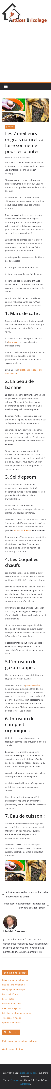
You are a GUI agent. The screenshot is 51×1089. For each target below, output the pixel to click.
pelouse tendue (32, 685)
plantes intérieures (22, 530)
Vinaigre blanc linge (11, 1003)
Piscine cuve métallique (13, 984)
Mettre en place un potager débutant (20, 1041)
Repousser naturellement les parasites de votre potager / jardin (24, 905)
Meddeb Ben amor (27, 157)
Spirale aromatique (11, 1022)
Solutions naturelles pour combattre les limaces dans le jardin (27, 894)
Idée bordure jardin (11, 1008)
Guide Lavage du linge (12, 1049)
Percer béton (8, 999)
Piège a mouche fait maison (15, 980)
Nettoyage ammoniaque (13, 989)
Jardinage (10, 127)
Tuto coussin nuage (11, 1017)
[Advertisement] (25, 55)
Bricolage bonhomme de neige (16, 1013)
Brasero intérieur (10, 994)
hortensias (13, 342)
